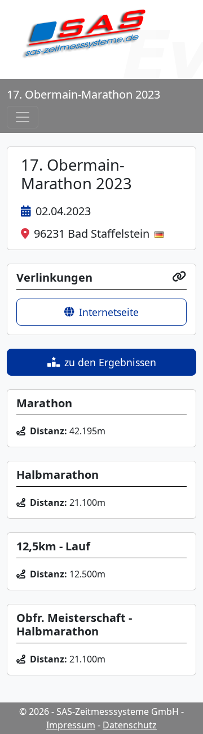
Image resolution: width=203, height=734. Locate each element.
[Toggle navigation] (22, 117)
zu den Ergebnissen (110, 362)
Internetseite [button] (109, 312)
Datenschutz (130, 725)
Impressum (70, 725)
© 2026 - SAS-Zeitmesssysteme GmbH (99, 711)
